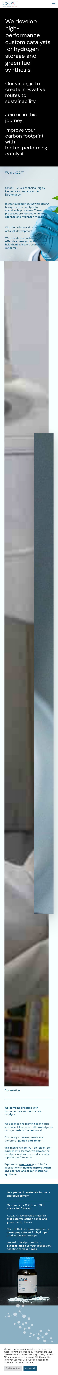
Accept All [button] (30, 1368)
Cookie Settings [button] (13, 1368)
